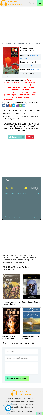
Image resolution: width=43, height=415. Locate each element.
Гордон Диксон (31, 66)
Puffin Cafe (35, 70)
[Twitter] (13, 105)
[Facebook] (7, 105)
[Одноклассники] (10, 105)
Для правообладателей (15, 402)
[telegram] (23, 105)
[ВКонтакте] (3, 105)
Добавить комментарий (16, 378)
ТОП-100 (30, 402)
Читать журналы (26, 404)
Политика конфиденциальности (20, 399)
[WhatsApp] (20, 105)
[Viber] (17, 105)
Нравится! (18, 137)
